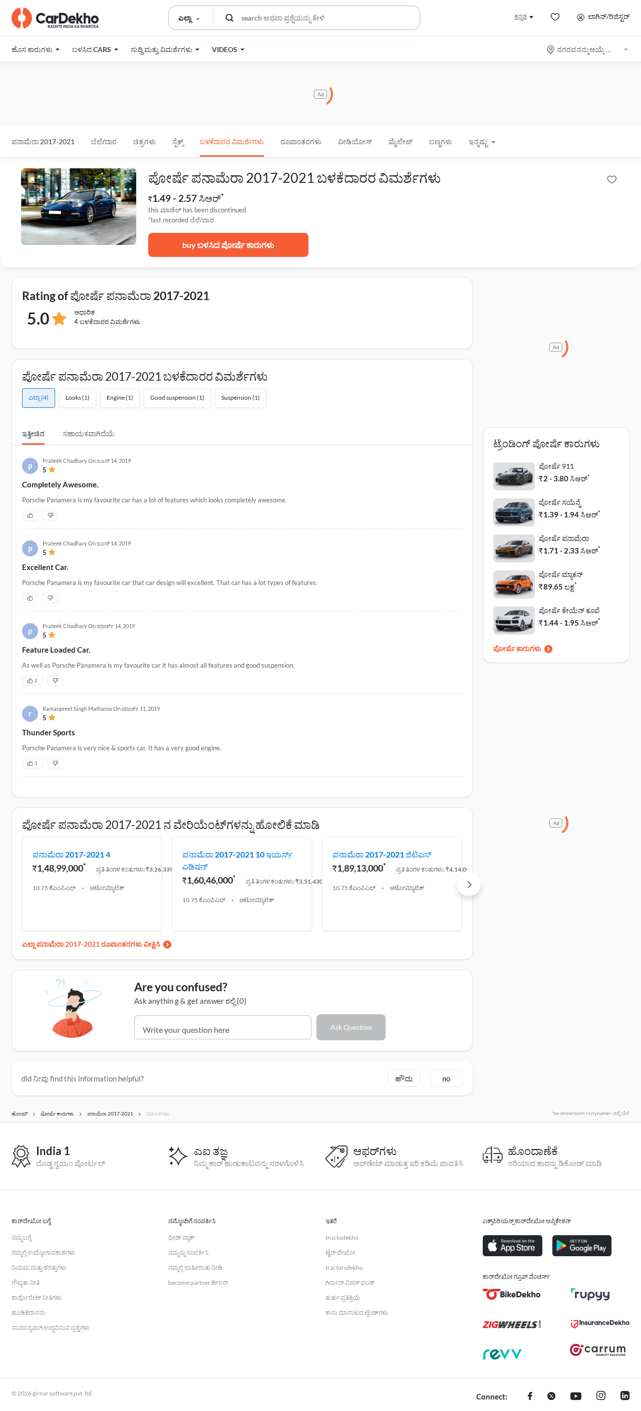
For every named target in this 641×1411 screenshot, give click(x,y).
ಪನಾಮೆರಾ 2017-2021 (43, 141)
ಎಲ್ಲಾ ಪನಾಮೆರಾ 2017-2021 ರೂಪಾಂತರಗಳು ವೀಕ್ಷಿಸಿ (91, 944)
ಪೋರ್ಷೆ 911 (556, 466)
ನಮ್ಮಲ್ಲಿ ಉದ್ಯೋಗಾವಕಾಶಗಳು (43, 1252)
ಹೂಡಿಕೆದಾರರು (29, 1312)
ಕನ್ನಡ (520, 16)
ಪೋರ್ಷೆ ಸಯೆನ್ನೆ (560, 502)
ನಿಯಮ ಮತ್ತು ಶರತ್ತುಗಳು (39, 1267)
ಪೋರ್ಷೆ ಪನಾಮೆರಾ (564, 538)
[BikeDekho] (512, 1294)
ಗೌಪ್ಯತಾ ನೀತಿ (26, 1282)
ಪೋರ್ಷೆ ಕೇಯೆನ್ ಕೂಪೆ (569, 610)
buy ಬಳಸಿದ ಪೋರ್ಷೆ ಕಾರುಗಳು (228, 244)
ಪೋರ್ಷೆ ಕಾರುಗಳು (517, 648)
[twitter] (551, 1397)
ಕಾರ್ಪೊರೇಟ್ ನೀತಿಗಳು (37, 1297)
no (446, 1078)
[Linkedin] (624, 1397)
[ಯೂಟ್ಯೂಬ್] (575, 1397)
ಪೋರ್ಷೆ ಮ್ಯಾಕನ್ (561, 574)
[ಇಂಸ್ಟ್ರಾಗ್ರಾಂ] (600, 1397)
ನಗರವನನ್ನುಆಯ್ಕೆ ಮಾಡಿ (588, 49)
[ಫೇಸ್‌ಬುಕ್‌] (530, 1397)
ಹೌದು (404, 1078)
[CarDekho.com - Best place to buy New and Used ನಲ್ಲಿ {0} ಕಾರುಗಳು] (55, 18)
